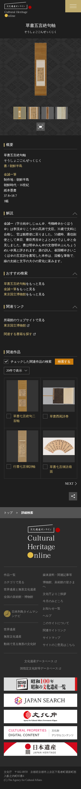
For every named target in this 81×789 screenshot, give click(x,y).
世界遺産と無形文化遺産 (20, 589)
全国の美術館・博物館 (18, 596)
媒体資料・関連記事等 (57, 574)
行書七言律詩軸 (24, 466)
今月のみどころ (53, 601)
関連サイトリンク (54, 630)
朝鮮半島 (16, 166)
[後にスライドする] (71, 483)
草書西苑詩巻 (59, 416)
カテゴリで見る (14, 582)
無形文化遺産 (12, 636)
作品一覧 (10, 574)
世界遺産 (10, 629)
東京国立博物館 (15, 294)
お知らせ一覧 (51, 608)
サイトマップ (51, 637)
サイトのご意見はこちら (59, 645)
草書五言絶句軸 (15, 283)
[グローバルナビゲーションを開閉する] (73, 6)
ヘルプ (47, 615)
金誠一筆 (10, 174)
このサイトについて (56, 623)
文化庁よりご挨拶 (54, 594)
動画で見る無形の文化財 (20, 644)
